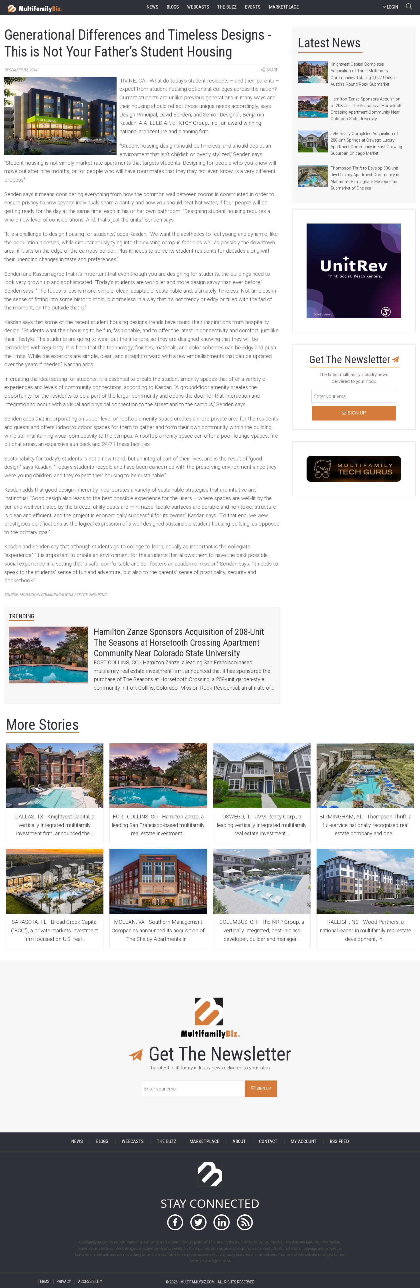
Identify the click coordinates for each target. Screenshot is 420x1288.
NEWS (77, 1141)
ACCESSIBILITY (90, 1281)
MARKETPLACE (204, 1141)
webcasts (198, 7)
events (253, 7)
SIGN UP (263, 1088)
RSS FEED (339, 1141)
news (152, 7)
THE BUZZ (166, 1141)
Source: (55, 594)
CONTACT (268, 1141)
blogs (173, 7)
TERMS (43, 1281)
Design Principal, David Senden (155, 115)
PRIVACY (64, 1281)
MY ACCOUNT (304, 1141)
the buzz (227, 7)
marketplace (284, 7)
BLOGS (102, 1141)
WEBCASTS (133, 1141)
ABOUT (239, 1141)
